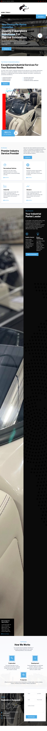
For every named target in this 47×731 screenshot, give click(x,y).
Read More (6, 177)
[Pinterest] (45, 1)
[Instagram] (43, 1)
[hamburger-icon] (3, 16)
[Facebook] (38, 1)
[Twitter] (40, 1)
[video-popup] (40, 35)
